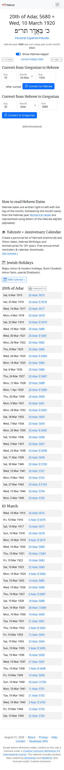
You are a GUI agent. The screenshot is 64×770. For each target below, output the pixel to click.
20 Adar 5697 (37, 444)
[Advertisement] (32, 162)
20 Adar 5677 (37, 308)
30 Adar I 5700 (37, 682)
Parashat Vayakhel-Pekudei (32, 38)
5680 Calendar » (16, 279)
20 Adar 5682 (37, 342)
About (31, 737)
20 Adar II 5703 (38, 484)
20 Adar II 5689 (38, 390)
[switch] (18, 54)
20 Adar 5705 (37, 498)
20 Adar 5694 (37, 423)
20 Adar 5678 (37, 315)
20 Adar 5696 (37, 437)
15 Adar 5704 (37, 709)
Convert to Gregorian (21, 115)
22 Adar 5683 (37, 567)
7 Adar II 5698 (37, 668)
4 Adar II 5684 (37, 574)
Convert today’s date (32, 59)
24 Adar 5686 (37, 587)
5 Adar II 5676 (37, 520)
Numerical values (40, 215)
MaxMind (47, 757)
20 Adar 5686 (37, 369)
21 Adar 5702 (37, 695)
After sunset (13, 87)
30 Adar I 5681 (37, 553)
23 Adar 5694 (37, 641)
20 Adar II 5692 (38, 410)
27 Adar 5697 (37, 661)
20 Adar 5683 (37, 349)
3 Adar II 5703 (37, 702)
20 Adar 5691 (37, 403)
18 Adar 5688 (37, 601)
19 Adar (7, 59)
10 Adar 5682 (37, 560)
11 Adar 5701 (37, 689)
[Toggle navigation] (57, 4)
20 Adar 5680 (37, 329)
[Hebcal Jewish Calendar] (8, 4)
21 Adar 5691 (37, 621)
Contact (20, 741)
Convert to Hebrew (40, 86)
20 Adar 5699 (37, 457)
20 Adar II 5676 (38, 302)
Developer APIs (38, 741)
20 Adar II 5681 (38, 336)
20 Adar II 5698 (38, 450)
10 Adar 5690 (37, 614)
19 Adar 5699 (37, 675)
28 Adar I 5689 (37, 607)
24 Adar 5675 (37, 513)
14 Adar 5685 (37, 580)
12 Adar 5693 (37, 634)
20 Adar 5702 (37, 477)
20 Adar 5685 (37, 363)
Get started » (10, 253)
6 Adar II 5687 (37, 594)
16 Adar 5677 (37, 526)
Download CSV (39, 288)
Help (54, 737)
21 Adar (56, 59)
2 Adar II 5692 (37, 628)
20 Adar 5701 (37, 471)
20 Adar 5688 (37, 383)
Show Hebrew (35, 54)
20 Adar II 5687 (38, 376)
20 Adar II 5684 (38, 356)
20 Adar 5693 (37, 417)
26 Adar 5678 (37, 533)
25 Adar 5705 (37, 716)
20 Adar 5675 (37, 295)
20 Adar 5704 (37, 491)
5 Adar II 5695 (37, 648)
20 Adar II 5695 (38, 430)
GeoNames (30, 757)
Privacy (43, 737)
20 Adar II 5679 (38, 322)
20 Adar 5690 (37, 396)
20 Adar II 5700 (38, 464)
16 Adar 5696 (37, 655)
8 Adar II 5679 (37, 540)
